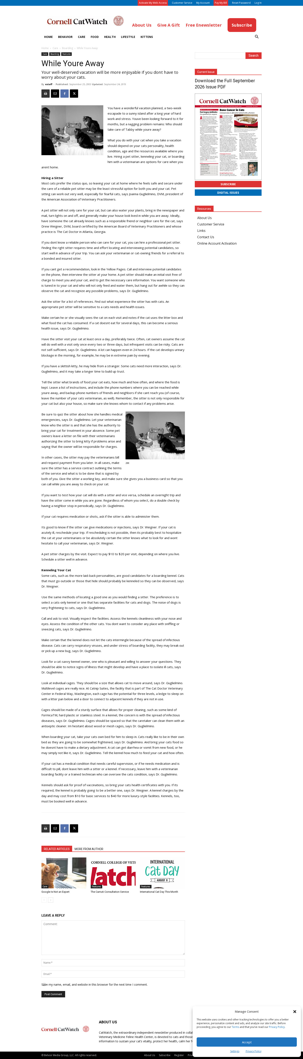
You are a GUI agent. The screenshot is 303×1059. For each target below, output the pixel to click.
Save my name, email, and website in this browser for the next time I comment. (94, 984)
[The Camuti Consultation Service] (113, 872)
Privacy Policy (277, 1027)
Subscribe (228, 184)
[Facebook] (64, 93)
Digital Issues (228, 193)
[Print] (45, 93)
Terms (235, 1027)
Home (48, 37)
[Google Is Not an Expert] (63, 872)
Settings (234, 1051)
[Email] (55, 93)
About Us (204, 218)
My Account (203, 3)
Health (110, 37)
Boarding (67, 48)
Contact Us (205, 237)
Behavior (65, 37)
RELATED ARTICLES (57, 849)
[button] (295, 1012)
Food (95, 37)
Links (201, 230)
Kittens (147, 37)
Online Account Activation (217, 243)
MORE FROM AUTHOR (89, 849)
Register (179, 1055)
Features (66, 54)
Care (81, 37)
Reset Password (241, 3)
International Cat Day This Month (159, 891)
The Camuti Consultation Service (110, 891)
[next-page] (50, 900)
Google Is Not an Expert (55, 891)
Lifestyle (128, 37)
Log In (258, 3)
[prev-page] (44, 900)
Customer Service (182, 3)
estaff (48, 84)
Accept (247, 1042)
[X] (74, 93)
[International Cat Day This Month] (162, 872)
